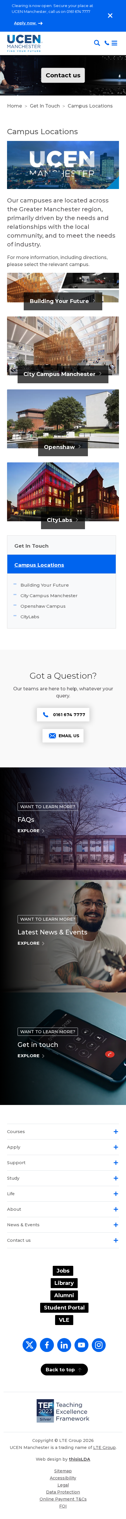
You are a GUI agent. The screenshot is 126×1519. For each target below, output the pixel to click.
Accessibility (63, 1478)
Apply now (25, 23)
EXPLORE (29, 830)
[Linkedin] (62, 1348)
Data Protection (63, 1492)
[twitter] (28, 1348)
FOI (63, 1506)
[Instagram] (97, 1348)
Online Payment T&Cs (63, 1499)
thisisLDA (79, 1459)
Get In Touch (45, 106)
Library (64, 1283)
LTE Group (104, 1447)
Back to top (60, 1369)
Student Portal (64, 1308)
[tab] (63, 1131)
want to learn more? (47, 806)
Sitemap (63, 1471)
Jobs (63, 1271)
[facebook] (45, 1348)
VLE (64, 1320)
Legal (63, 1485)
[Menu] (114, 43)
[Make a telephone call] (107, 43)
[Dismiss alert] (110, 15)
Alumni (64, 1295)
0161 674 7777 (69, 714)
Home (14, 106)
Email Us (69, 735)
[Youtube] (80, 1348)
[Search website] (98, 43)
